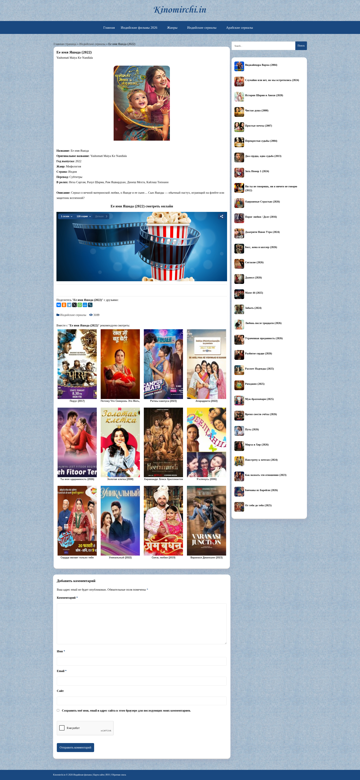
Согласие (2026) (254, 262)
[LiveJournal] (90, 305)
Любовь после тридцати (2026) (263, 323)
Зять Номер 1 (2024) (257, 171)
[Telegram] (69, 305)
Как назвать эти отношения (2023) (265, 475)
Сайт (60, 690)
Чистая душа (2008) (256, 110)
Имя (61, 651)
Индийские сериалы (201, 27)
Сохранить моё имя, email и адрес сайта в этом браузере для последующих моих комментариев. (126, 710)
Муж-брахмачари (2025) (259, 399)
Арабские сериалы (239, 27)
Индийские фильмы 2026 (139, 27)
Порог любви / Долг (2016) (261, 216)
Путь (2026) (252, 429)
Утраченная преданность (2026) (264, 338)
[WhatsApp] (79, 305)
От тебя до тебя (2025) (258, 505)
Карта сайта (98, 774)
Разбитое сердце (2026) (258, 353)
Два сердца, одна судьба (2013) (263, 156)
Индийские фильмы (82, 774)
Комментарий (67, 597)
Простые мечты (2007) (258, 125)
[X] (74, 305)
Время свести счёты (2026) (261, 414)
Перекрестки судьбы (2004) (261, 141)
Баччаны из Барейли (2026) (261, 490)
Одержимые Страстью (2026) (262, 201)
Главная (109, 27)
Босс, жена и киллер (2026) (261, 247)
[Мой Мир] (85, 305)
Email (62, 671)
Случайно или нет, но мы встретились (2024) (272, 80)
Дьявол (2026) (253, 277)
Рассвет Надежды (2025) (259, 368)
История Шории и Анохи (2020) (264, 95)
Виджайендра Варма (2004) (261, 65)
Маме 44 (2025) (254, 292)
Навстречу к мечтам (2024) (261, 459)
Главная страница (65, 44)
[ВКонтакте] (58, 305)
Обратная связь (118, 774)
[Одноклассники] (64, 305)
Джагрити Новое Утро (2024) (262, 232)
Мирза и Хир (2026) (257, 444)
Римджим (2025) (255, 383)
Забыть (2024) (253, 308)
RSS (108, 774)
